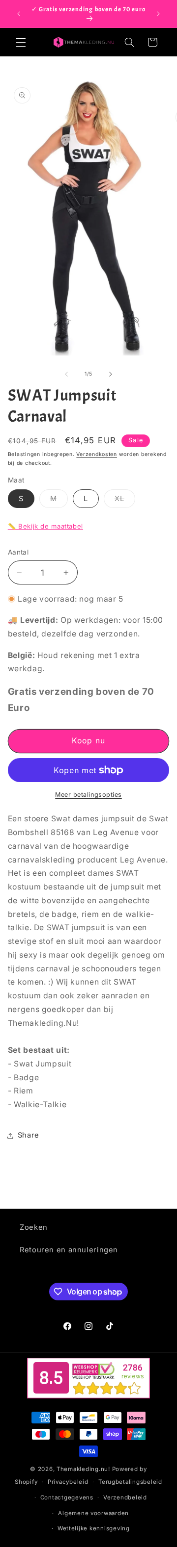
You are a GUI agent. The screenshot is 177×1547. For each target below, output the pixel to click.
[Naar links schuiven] (66, 374)
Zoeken (34, 1227)
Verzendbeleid (125, 1497)
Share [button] (28, 1135)
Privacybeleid (68, 1481)
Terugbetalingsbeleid (130, 1481)
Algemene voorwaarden (93, 1513)
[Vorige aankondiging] (19, 14)
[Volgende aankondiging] (158, 14)
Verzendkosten (96, 454)
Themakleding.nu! (83, 1469)
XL (125, 501)
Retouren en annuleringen (69, 1249)
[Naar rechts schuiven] (110, 374)
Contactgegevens (66, 1497)
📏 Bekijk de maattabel (45, 526)
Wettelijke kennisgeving (94, 1528)
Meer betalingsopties (88, 794)
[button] (20, 42)
